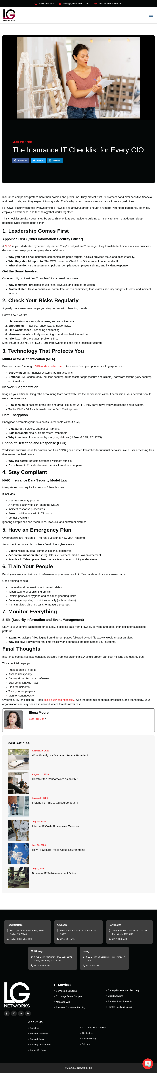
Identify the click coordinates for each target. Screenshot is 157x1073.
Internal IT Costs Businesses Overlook (55, 826)
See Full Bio (36, 718)
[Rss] (28, 1013)
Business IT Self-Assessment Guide (54, 873)
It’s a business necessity (59, 699)
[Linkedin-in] (21, 1013)
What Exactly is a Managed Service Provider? (60, 755)
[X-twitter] (14, 1013)
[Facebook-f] (7, 1013)
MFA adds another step (49, 366)
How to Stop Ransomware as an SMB (55, 779)
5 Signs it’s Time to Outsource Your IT (55, 802)
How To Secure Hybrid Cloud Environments (58, 849)
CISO (8, 246)
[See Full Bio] (45, 719)
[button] (151, 15)
